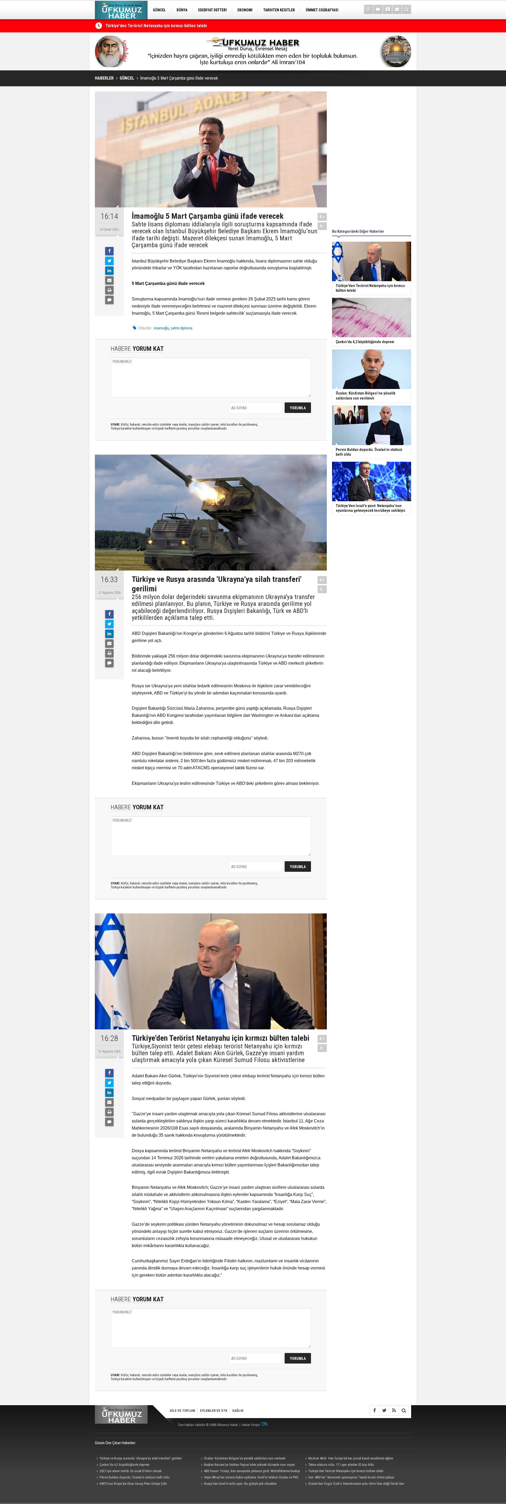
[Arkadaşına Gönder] (109, 280)
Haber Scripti (251, 1425)
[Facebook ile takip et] (374, 1410)
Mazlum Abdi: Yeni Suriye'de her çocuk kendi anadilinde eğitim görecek (348, 1459)
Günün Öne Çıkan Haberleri (115, 1442)
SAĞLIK (237, 1411)
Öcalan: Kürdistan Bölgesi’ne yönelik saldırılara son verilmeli (244, 1458)
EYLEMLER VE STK (213, 1411)
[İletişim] (397, 9)
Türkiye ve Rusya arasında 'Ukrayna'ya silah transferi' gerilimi (141, 1458)
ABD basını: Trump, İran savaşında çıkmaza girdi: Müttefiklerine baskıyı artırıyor (249, 1471)
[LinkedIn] (109, 270)
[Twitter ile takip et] (384, 1410)
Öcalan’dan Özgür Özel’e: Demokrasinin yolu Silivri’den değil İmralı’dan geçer (354, 1484)
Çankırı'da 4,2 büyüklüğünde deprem (124, 1465)
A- (322, 225)
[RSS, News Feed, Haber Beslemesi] (394, 1410)
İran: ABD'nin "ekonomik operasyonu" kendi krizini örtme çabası (351, 1477)
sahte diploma (181, 328)
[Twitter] (109, 261)
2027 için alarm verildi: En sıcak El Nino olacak (131, 1471)
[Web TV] (378, 9)
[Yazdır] (109, 290)
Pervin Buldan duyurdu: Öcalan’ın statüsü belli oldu (134, 1477)
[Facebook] (109, 251)
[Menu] (368, 9)
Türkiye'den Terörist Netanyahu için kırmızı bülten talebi (345, 1471)
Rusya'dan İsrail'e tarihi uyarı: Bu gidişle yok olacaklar (240, 1484)
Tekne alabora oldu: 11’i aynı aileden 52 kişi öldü (148, 25)
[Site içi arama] (406, 9)
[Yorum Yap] (109, 300)
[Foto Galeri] (387, 9)
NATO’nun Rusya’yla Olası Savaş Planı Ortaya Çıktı (133, 1484)
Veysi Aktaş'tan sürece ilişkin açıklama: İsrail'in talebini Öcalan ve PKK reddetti (248, 1478)
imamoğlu (161, 328)
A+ (322, 216)
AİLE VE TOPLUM (182, 1411)
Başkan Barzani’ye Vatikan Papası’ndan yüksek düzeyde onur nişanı (249, 1465)
